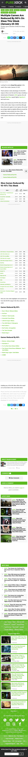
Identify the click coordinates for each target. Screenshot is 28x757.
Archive (22, 627)
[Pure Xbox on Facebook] (20, 724)
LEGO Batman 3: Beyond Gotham (7, 251)
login (21, 488)
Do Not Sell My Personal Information (14, 732)
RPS (22, 743)
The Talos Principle (7, 330)
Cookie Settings (9, 629)
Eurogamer (19, 741)
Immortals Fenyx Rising (8, 318)
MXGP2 (1, 273)
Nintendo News (7, 741)
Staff (14, 622)
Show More (14, 711)
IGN (13, 741)
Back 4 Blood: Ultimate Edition (10, 311)
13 (10, 523)
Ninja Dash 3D (3, 275)
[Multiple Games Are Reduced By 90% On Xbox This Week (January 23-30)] (14, 72)
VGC (24, 741)
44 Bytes (16, 730)
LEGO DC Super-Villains (8, 320)
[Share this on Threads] (20, 38)
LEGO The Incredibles (4, 256)
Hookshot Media (12, 729)
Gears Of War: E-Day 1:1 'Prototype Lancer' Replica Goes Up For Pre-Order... (15, 585)
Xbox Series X (4, 12)
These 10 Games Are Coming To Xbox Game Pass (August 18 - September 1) (15, 580)
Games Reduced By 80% (10, 177)
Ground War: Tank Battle (5, 196)
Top (5, 622)
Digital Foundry (19, 738)
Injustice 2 (22, 97)
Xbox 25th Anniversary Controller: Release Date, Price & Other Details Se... (15, 575)
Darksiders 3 (5, 343)
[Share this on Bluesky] (11, 38)
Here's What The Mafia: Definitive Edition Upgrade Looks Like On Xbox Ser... (15, 609)
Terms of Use (7, 627)
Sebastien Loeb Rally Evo (5, 284)
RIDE (1, 280)
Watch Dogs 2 (5, 333)
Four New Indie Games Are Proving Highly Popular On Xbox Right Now (15, 600)
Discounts (17, 10)
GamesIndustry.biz (10, 743)
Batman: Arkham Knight (8, 341)
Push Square (20, 736)
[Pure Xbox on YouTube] (11, 720)
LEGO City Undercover (5, 253)
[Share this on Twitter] (17, 38)
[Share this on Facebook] (14, 38)
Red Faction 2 (5, 325)
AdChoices (22, 730)
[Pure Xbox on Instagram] (8, 724)
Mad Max (8, 97)
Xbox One (23, 10)
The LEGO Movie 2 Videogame (10, 323)
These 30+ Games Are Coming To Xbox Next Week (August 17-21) (15, 605)
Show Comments (14, 478)
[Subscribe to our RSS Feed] (5, 720)
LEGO (15, 95)
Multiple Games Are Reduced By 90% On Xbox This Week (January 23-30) (12, 19)
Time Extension (9, 738)
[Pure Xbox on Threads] (14, 724)
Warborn (2, 288)
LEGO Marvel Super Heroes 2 (6, 260)
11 (17, 409)
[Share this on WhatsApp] (8, 38)
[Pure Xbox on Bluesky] (23, 720)
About (9, 622)
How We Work (20, 622)
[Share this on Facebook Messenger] (23, 38)
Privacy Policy (20, 624)
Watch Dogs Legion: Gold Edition (10, 352)
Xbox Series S (12, 12)
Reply (18, 468)
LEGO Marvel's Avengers (5, 258)
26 (10, 541)
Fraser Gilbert (4, 33)
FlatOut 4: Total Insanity (8, 316)
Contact (13, 624)
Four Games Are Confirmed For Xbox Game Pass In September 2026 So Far (14, 570)
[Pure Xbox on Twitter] (17, 720)
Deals (11, 10)
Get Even (4, 313)
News (2, 10)
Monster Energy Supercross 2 (6, 265)
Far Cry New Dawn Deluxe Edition (10, 346)
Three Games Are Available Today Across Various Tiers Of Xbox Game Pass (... (15, 591)
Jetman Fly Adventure (4, 201)
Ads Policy (15, 627)
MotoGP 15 (2, 271)
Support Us (7, 624)
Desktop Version (19, 629)
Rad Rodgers (3, 277)
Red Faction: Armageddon (9, 328)
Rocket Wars (3, 282)
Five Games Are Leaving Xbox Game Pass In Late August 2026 (14, 596)
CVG (18, 743)
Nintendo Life (11, 736)
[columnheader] (7, 190)
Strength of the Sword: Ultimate (6, 286)
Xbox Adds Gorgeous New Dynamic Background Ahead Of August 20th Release (15, 615)
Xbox (7, 10)
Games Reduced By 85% (10, 174)
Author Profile (11, 468)
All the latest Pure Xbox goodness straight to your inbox (14, 750)
